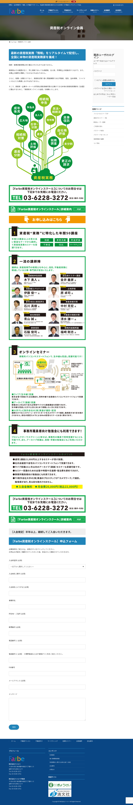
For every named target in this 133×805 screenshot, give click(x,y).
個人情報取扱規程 (55, 758)
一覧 (73, 1)
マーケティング (53, 741)
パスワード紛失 (99, 131)
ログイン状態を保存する (105, 80)
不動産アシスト (25, 741)
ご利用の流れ (98, 126)
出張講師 (79, 741)
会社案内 (90, 741)
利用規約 (52, 755)
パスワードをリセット (101, 135)
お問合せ (52, 769)
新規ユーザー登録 (99, 122)
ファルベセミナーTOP (101, 114)
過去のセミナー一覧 (100, 118)
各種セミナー (67, 741)
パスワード (98, 71)
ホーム (13, 741)
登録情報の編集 (99, 139)
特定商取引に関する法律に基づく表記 (60, 762)
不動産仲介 (39, 741)
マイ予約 (96, 143)
